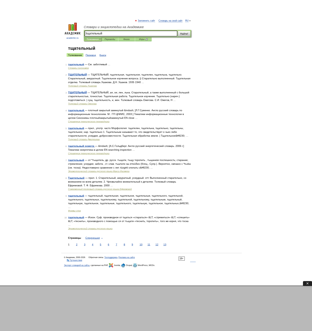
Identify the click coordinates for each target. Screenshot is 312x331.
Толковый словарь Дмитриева (84, 139)
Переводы (110, 39)
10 (141, 244)
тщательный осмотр (81, 146)
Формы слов (74, 211)
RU (186, 20)
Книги (127, 39)
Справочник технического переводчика (88, 121)
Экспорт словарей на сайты (77, 265)
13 (164, 244)
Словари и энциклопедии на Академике (114, 27)
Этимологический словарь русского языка (90, 228)
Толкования (92, 39)
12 (156, 244)
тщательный (76, 64)
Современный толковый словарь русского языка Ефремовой (100, 189)
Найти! (184, 33)
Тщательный (76, 177)
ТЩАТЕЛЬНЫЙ (77, 74)
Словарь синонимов (78, 68)
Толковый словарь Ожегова (82, 104)
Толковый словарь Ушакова (82, 86)
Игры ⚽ (143, 39)
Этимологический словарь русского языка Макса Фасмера (98, 171)
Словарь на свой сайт (171, 20)
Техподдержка (110, 257)
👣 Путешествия (74, 260)
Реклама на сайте (126, 257)
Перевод (91, 55)
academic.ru (72, 38)
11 (149, 244)
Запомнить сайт (146, 20)
